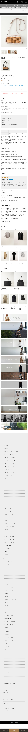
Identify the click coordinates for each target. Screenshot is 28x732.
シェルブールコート (4, 306)
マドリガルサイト (6, 714)
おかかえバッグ (8, 656)
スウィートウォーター (9, 640)
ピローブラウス (8, 508)
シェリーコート (8, 602)
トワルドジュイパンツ (9, 567)
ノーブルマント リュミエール (11, 460)
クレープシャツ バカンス (10, 454)
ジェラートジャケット (9, 498)
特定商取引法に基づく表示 (8, 708)
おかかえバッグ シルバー (10, 659)
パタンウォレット (8, 469)
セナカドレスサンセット (10, 637)
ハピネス (7, 672)
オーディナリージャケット (10, 457)
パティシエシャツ (8, 517)
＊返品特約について (5, 148)
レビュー (18, 5)
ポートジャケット (8, 495)
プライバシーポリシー (7, 710)
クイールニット (8, 551)
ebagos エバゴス (7, 9)
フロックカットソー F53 (10, 621)
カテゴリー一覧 (5, 730)
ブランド (13, 5)
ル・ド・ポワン (8, 448)
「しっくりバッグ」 (17, 289)
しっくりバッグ (8, 666)
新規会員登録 (6, 697)
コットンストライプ (9, 514)
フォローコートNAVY (13, 306)
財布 (12, 9)
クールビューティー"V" (9, 463)
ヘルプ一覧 (5, 692)
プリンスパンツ (8, 445)
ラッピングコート (8, 596)
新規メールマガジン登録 (8, 699)
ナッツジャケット (22, 263)
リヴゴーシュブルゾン (9, 475)
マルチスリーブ (8, 612)
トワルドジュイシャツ (9, 526)
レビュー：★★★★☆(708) (5, 290)
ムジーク (24, 108)
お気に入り (24, 5)
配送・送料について (7, 688)
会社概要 (5, 706)
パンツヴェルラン (8, 561)
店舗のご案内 (6, 703)
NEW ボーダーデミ (9, 618)
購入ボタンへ (14, 730)
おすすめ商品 (23, 730)
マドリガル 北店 (14, 108)
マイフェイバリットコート (10, 587)
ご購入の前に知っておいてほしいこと (10, 683)
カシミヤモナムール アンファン (11, 451)
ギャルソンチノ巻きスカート (11, 577)
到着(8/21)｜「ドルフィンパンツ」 (20, 7)
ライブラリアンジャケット (10, 485)
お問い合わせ (6, 717)
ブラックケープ (8, 643)
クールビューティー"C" (9, 466)
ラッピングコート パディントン (11, 472)
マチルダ (7, 646)
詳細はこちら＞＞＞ (5, 201)
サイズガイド (6, 690)
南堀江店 (20, 108)
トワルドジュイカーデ (9, 542)
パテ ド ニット (16, 247)
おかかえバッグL (8, 663)
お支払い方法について (7, 685)
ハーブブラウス (8, 511)
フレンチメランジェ (9, 615)
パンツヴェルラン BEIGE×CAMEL (12, 564)
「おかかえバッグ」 (4, 289)
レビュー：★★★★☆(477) (19, 290)
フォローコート (8, 593)
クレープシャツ (8, 520)
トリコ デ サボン (4, 247)
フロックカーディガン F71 (10, 624)
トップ (2, 9)
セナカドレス (12, 263)
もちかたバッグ (8, 669)
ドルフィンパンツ (4, 263)
